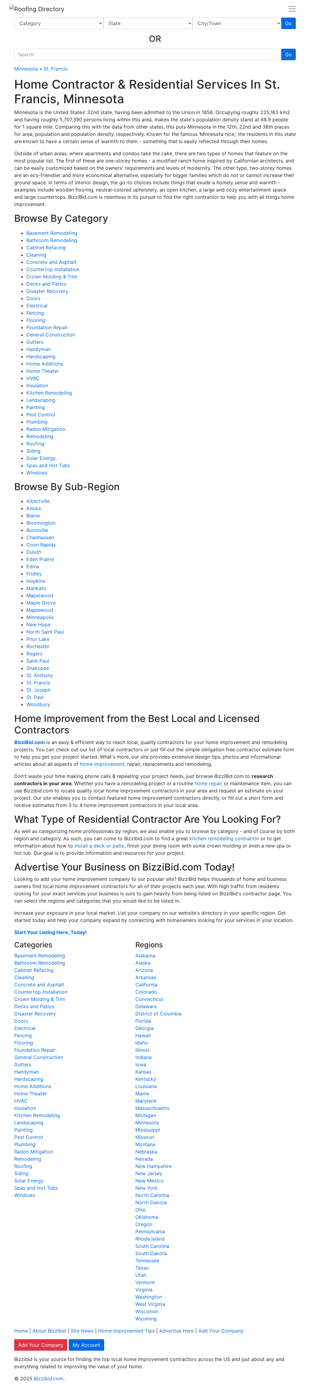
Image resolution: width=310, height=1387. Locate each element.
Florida (143, 1021)
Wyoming (146, 1319)
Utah (140, 1275)
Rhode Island (150, 1239)
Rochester (37, 646)
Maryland (146, 1101)
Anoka (33, 508)
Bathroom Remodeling (51, 240)
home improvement (102, 764)
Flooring (35, 320)
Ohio (140, 1210)
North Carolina (152, 1195)
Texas (142, 1268)
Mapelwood (39, 595)
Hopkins (35, 581)
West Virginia (150, 1304)
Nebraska (146, 1152)
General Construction (50, 335)
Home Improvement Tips (126, 1331)
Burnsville (37, 530)
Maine (142, 1093)
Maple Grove (41, 603)
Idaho (141, 1043)
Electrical (37, 306)
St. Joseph (38, 690)
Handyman (38, 349)
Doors (33, 298)
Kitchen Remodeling (49, 393)
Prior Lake (38, 639)
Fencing (35, 313)
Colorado (146, 992)
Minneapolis (40, 617)
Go (288, 23)
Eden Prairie (40, 559)
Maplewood (39, 610)
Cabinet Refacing (46, 247)
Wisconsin (146, 1311)
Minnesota (26, 69)
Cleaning (36, 255)
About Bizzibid (49, 1331)
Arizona (144, 970)
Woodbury (38, 704)
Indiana (143, 1057)
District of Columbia (158, 1014)
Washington (148, 1297)
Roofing (35, 444)
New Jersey (148, 1173)
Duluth (33, 552)
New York (146, 1188)
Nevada (144, 1159)
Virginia (144, 1290)
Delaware (146, 1006)
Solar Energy (41, 458)
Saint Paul (37, 661)
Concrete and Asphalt (51, 262)
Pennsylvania (150, 1231)
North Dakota (151, 1202)
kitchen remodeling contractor (224, 838)
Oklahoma (146, 1217)
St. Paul (35, 697)
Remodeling (39, 436)
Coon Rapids (41, 545)
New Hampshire (153, 1166)
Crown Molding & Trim (52, 277)
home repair (208, 783)
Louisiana (146, 1086)
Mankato (36, 588)
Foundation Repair (47, 327)
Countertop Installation (52, 269)
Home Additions (44, 364)
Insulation (37, 385)
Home (21, 1331)
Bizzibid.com (48, 1379)
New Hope (38, 624)
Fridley (34, 574)
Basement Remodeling (51, 233)
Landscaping (40, 400)
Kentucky (145, 1079)
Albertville (38, 501)
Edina (32, 566)
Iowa (140, 1064)
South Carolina (152, 1246)
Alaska (142, 963)
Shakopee (37, 668)
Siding (33, 451)
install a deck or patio (99, 846)
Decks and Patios (46, 284)
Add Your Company (220, 1331)
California (146, 985)
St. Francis (56, 69)
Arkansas (145, 977)
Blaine (33, 516)
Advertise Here (176, 1331)
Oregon (143, 1224)
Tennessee (147, 1260)
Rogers (34, 654)
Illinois (142, 1050)
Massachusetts (152, 1108)
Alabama (145, 956)
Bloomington (40, 523)
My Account (86, 1345)
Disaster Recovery (47, 291)
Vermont (145, 1282)
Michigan (145, 1115)
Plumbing (37, 422)
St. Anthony (39, 675)
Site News (82, 1331)
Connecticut (149, 999)
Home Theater (42, 371)
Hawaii (143, 1035)
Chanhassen (40, 537)
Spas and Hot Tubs (48, 465)
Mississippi (147, 1130)
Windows (36, 473)
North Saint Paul (45, 632)
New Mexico (149, 1181)
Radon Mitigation (45, 429)
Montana (145, 1144)
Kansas (143, 1072)
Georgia (144, 1028)
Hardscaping (40, 356)
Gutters (34, 342)
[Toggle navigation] (292, 9)
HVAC (33, 378)
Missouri (144, 1137)
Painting (35, 407)
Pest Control (40, 415)
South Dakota (151, 1253)
